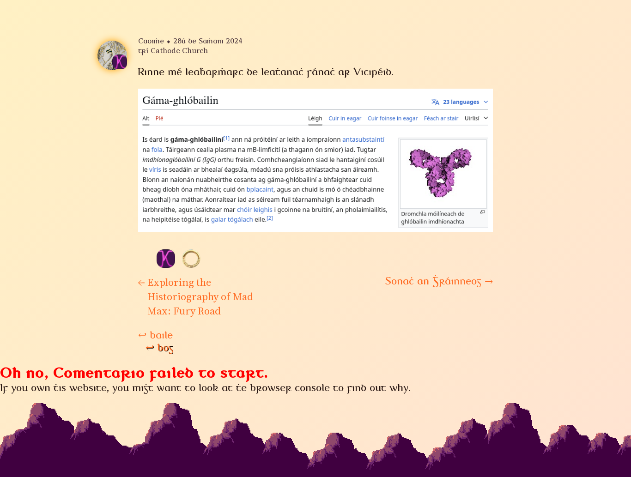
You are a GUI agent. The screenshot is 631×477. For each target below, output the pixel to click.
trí (173, 51)
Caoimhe (151, 41)
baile (155, 335)
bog (159, 348)
